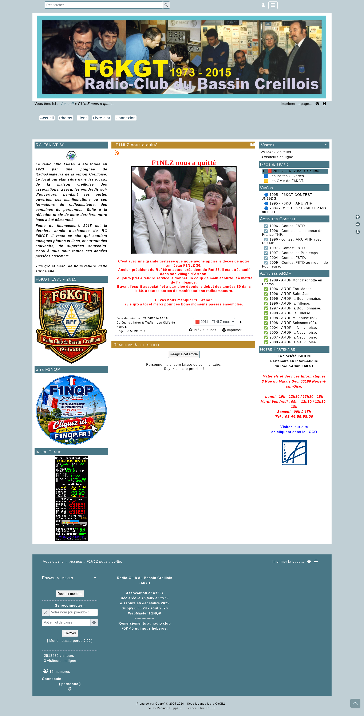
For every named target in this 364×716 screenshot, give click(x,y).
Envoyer (70, 633)
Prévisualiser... (206, 330)
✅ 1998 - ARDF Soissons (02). (290, 323)
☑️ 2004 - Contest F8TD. (285, 258)
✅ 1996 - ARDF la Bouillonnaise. (292, 298)
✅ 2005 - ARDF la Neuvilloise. (290, 332)
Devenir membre (70, 594)
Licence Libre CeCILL (200, 708)
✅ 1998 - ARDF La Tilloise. (287, 313)
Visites (294, 145)
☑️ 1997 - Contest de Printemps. (291, 253)
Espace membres (69, 577)
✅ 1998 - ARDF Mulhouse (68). (291, 318)
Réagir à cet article (184, 354)
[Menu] (273, 5)
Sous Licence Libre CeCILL (207, 703)
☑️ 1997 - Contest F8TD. (285, 248)
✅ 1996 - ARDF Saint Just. (287, 294)
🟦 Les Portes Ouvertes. (284, 176)
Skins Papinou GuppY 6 (166, 708)
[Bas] (358, 232)
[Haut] (358, 217)
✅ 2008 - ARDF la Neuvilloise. (290, 342)
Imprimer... (235, 330)
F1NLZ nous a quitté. (137, 145)
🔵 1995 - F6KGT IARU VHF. (288, 203)
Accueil (67, 104)
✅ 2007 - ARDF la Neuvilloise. (290, 337)
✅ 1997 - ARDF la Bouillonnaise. (292, 308)
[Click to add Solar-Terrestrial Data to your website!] (71, 498)
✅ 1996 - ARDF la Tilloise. (287, 303)
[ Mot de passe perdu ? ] (69, 640)
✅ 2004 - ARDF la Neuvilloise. (290, 327)
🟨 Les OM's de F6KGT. (284, 181)
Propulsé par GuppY (151, 703)
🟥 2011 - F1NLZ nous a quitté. (294, 171)
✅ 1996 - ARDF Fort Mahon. (288, 289)
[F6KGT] (182, 56)
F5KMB (128, 628)
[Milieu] (358, 224)
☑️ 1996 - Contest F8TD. (285, 226)
